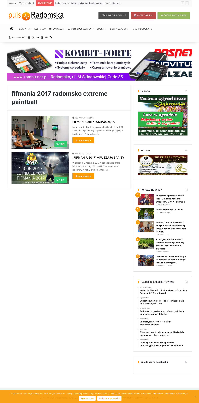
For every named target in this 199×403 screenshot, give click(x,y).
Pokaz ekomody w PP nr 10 (169, 209)
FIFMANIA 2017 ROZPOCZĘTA (93, 122)
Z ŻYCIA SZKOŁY (118, 28)
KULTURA (39, 28)
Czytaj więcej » (83, 140)
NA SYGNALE (55, 28)
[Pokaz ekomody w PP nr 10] (146, 213)
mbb (76, 118)
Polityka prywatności (109, 398)
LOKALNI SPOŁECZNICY (79, 28)
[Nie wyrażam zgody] (195, 396)
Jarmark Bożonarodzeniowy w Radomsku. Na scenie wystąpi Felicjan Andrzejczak (171, 259)
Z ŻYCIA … (24, 28)
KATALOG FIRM (144, 15)
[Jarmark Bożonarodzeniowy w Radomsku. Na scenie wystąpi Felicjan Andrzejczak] (146, 260)
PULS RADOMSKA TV (142, 28)
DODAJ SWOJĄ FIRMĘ (174, 15)
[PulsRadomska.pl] (36, 15)
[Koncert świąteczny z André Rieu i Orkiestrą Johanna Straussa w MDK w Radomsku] (146, 199)
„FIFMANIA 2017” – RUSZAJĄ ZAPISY (98, 157)
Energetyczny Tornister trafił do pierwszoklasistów (78, 3)
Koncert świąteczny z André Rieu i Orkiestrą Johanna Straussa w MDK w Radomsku (170, 198)
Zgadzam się (87, 398)
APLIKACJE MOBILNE (114, 15)
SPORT (100, 28)
